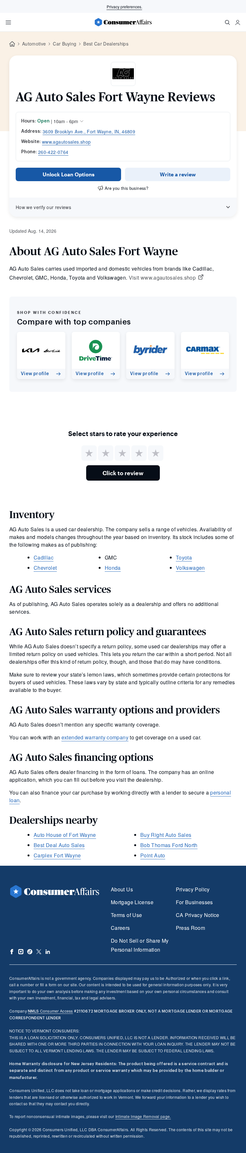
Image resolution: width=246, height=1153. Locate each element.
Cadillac (43, 557)
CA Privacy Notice (197, 915)
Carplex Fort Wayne (57, 855)
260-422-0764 (53, 152)
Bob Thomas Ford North (169, 845)
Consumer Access (50, 1011)
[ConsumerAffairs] (123, 22)
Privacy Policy (193, 889)
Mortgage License (132, 902)
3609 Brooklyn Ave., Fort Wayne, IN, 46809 (89, 131)
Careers (120, 927)
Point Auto (152, 855)
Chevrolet (45, 567)
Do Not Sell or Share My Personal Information (139, 945)
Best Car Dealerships (105, 43)
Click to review (123, 472)
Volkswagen (190, 567)
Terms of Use (126, 915)
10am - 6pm (65, 121)
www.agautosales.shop (66, 142)
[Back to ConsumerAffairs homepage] (12, 44)
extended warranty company (95, 737)
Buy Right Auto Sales (165, 834)
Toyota (184, 557)
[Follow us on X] (38, 951)
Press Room (190, 927)
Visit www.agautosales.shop (162, 277)
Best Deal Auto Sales (59, 845)
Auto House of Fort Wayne (65, 834)
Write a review (178, 174)
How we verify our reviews (43, 207)
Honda (113, 567)
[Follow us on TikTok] (29, 951)
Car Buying (64, 43)
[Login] (237, 22)
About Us (122, 889)
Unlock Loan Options (68, 174)
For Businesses (194, 902)
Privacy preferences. (124, 6)
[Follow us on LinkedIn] (47, 951)
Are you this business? (126, 188)
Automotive (34, 43)
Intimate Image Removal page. (143, 1116)
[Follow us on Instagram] (20, 951)
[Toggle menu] (8, 22)
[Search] (227, 22)
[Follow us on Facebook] (11, 951)
